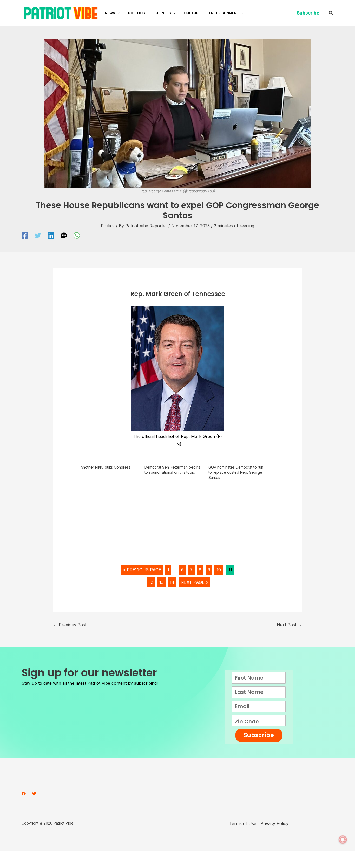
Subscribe (259, 735)
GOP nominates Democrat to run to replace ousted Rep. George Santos (235, 472)
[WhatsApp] (77, 235)
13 (161, 582)
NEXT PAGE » (194, 582)
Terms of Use (242, 823)
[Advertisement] (178, 524)
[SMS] (64, 235)
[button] (117, 13)
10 (218, 569)
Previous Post (69, 624)
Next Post (289, 624)
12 (151, 582)
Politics (108, 225)
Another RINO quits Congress (105, 467)
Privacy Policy (274, 823)
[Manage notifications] (343, 839)
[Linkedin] (51, 235)
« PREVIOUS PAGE (142, 569)
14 (172, 582)
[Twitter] (38, 235)
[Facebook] (25, 235)
